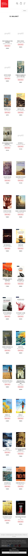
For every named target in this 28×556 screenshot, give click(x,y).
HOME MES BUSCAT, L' (20, 482)
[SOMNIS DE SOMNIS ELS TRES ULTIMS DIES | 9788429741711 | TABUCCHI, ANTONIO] (20, 63)
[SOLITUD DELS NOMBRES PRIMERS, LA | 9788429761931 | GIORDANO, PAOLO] (20, 437)
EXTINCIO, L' (20, 143)
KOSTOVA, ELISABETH (7, 246)
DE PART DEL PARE (7, 211)
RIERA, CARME (20, 384)
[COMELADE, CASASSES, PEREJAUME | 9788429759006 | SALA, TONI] (7, 267)
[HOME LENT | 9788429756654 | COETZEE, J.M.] (20, 233)
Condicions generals (10, 534)
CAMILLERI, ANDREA (7, 518)
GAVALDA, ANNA (7, 416)
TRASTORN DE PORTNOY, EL (20, 517)
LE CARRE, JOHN (21, 281)
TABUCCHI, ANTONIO (21, 77)
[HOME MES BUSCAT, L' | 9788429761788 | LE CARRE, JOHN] (20, 471)
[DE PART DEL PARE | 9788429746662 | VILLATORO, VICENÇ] (7, 199)
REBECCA (7, 448)
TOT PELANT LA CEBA (20, 313)
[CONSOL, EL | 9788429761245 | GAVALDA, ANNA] (7, 403)
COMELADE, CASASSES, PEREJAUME (7, 279)
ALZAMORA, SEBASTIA (20, 144)
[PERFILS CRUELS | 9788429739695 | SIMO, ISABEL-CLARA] (20, 29)
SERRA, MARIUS (7, 178)
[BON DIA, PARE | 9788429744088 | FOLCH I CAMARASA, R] (20, 97)
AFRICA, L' (21, 414)
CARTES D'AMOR (7, 75)
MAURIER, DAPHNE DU (7, 450)
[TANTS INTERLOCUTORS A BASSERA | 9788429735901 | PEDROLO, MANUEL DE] (7, 29)
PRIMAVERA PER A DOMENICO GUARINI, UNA (20, 382)
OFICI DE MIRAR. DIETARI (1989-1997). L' (7, 143)
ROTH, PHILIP (20, 519)
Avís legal (3, 534)
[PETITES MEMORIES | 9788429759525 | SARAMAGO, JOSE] (7, 301)
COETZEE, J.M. (20, 246)
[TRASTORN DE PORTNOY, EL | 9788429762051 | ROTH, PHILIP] (20, 505)
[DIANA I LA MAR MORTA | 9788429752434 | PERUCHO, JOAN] (20, 199)
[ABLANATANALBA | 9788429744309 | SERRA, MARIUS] (7, 165)
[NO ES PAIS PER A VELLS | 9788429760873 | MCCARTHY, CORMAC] (7, 369)
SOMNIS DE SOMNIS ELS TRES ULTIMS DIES (21, 75)
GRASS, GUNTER (20, 314)
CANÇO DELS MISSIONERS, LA (20, 279)
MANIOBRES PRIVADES (20, 177)
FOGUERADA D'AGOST (7, 516)
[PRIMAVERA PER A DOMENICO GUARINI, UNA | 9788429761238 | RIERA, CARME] (20, 369)
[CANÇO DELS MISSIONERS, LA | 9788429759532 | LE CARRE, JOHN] (20, 267)
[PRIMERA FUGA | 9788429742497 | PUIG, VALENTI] (7, 97)
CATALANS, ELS (7, 482)
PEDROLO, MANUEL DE (7, 43)
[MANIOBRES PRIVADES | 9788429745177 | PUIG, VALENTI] (20, 165)
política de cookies (5, 545)
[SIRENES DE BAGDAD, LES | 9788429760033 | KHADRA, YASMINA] (7, 335)
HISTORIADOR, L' (7, 245)
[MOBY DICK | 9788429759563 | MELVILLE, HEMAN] (20, 335)
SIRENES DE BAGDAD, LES (7, 347)
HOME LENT (20, 245)
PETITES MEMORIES (7, 313)
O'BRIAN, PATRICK (7, 484)
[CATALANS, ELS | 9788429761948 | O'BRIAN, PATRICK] (7, 471)
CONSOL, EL (7, 414)
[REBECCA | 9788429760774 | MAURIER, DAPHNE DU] (7, 437)
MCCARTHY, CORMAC (7, 382)
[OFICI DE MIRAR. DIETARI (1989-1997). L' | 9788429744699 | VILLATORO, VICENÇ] (7, 131)
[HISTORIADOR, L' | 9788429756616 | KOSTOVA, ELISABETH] (7, 233)
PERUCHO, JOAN (20, 212)
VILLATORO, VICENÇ (7, 145)
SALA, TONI (7, 281)
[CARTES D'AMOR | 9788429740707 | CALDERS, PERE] (7, 63)
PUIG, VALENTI (7, 110)
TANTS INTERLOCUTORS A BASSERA (7, 41)
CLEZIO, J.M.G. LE (20, 416)
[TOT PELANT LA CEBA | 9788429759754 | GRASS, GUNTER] (20, 301)
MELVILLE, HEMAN (20, 348)
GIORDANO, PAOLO (20, 451)
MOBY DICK (20, 347)
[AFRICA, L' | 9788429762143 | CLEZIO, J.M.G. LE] (20, 403)
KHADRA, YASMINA (7, 348)
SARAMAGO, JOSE (7, 314)
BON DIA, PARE (21, 109)
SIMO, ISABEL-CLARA (21, 42)
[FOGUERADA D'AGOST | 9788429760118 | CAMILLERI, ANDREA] (7, 505)
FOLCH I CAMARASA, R (20, 110)
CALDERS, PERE (7, 76)
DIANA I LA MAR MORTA (20, 211)
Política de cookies (18, 534)
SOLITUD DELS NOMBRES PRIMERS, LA (20, 449)
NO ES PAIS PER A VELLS (7, 381)
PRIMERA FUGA (7, 109)
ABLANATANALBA (7, 177)
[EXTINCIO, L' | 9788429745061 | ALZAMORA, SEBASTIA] (20, 131)
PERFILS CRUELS (20, 41)
